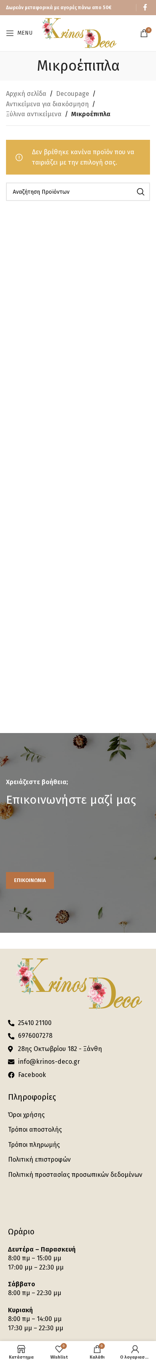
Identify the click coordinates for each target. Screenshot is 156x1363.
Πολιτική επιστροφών (39, 1159)
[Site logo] (78, 32)
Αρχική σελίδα (26, 93)
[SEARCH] (141, 192)
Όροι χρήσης (26, 1115)
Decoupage (72, 93)
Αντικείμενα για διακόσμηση (47, 104)
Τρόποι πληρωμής (34, 1144)
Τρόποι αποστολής (35, 1129)
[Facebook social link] (145, 7)
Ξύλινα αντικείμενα (34, 114)
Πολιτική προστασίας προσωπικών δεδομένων (75, 1174)
